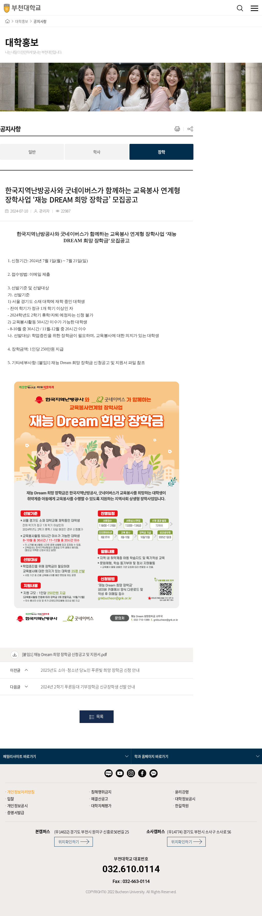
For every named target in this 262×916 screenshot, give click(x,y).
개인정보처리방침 (20, 792)
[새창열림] (108, 773)
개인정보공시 (17, 805)
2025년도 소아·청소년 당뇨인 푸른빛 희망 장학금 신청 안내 (90, 670)
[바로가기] (7, 21)
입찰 (10, 799)
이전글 (15, 670)
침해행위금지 (101, 792)
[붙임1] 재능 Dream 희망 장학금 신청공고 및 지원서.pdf (64, 654)
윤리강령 (182, 792)
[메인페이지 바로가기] (22, 8)
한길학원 (182, 805)
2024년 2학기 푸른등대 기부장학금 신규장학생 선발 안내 (88, 687)
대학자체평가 (101, 805)
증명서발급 (15, 812)
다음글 (15, 687)
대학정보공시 (185, 799)
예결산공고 (99, 799)
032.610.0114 (131, 869)
